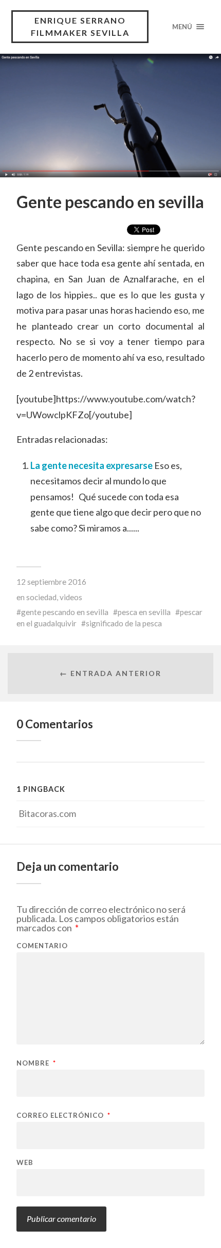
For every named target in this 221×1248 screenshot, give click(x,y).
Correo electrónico (63, 1115)
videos (71, 597)
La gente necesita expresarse (92, 465)
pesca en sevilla (144, 612)
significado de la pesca (124, 623)
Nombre (36, 1063)
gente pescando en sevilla (64, 612)
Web (24, 1162)
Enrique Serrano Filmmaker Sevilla (80, 26)
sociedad (41, 597)
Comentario (42, 946)
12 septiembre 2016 (51, 581)
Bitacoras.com (47, 813)
